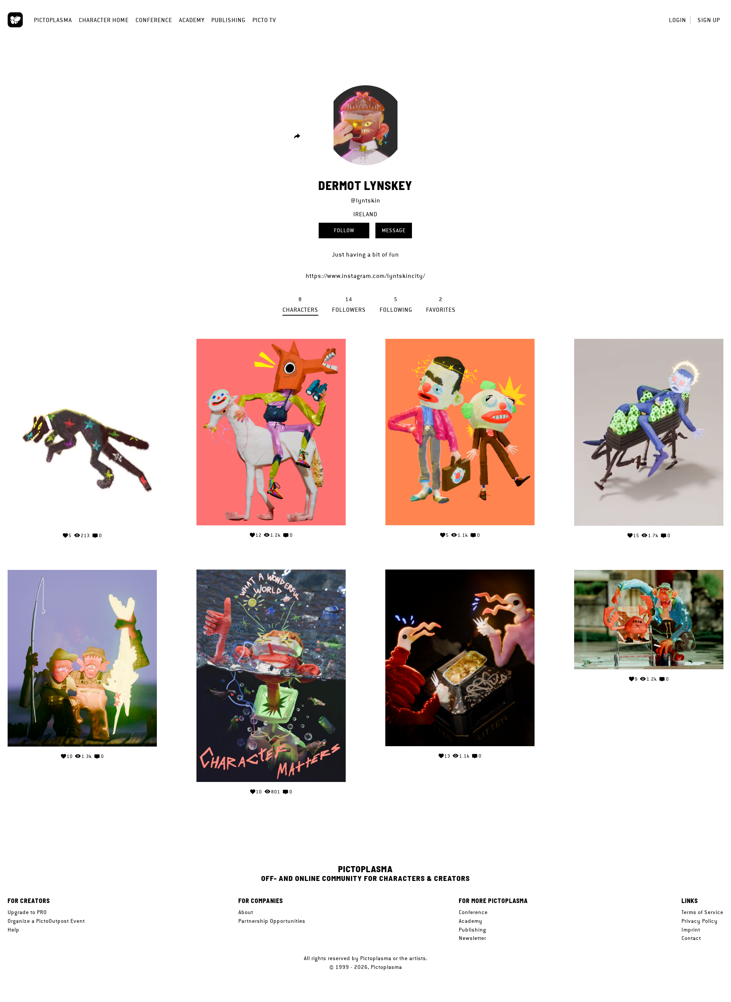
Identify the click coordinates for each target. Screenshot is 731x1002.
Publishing (228, 20)
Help (13, 929)
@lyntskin (365, 200)
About (245, 912)
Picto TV (264, 20)
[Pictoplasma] (15, 19)
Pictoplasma (53, 20)
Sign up (708, 20)
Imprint (691, 929)
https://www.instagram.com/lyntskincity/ (365, 276)
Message (393, 230)
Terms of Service (702, 912)
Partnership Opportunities (271, 920)
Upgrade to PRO (27, 912)
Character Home (104, 20)
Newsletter (472, 938)
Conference (154, 20)
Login (677, 20)
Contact (691, 938)
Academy (191, 20)
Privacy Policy (700, 920)
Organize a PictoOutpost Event (46, 920)
